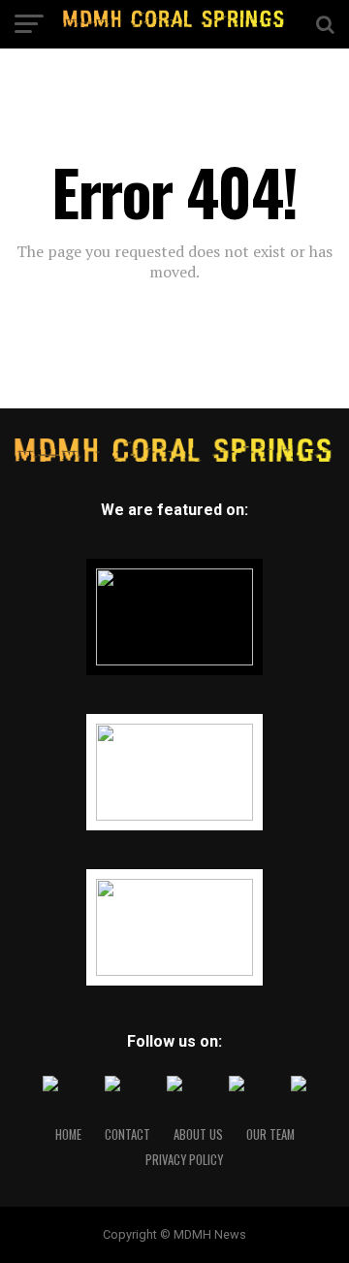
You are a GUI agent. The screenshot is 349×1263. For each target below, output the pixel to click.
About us (198, 1134)
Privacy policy (184, 1159)
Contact (127, 1134)
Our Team (270, 1134)
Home (68, 1134)
